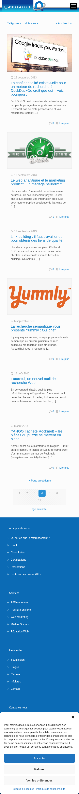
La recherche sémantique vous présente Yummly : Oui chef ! (36, 328)
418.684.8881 (19, 7)
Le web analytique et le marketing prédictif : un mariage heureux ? (38, 182)
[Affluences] (39, 6)
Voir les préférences (39, 780)
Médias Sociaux (20, 624)
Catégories (13, 23)
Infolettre (16, 681)
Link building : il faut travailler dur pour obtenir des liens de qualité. (37, 238)
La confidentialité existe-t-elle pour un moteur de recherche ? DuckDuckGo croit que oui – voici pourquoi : (38, 88)
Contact (15, 688)
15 (39, 500)
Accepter (40, 758)
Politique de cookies (23, 789)
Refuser (39, 769)
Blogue (15, 667)
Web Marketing (19, 616)
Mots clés (30, 23)
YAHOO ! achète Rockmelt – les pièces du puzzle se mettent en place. (37, 435)
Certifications (18, 559)
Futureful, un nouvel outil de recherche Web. (33, 381)
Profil (14, 545)
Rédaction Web (20, 631)
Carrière (15, 674)
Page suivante (38, 509)
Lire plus (64, 123)
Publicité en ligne (21, 609)
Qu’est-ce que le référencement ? (30, 537)
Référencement (20, 602)
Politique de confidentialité (50, 789)
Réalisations (18, 566)
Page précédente (41, 480)
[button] (73, 717)
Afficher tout (65, 23)
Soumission (18, 659)
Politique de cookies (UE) (26, 574)
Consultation (18, 552)
